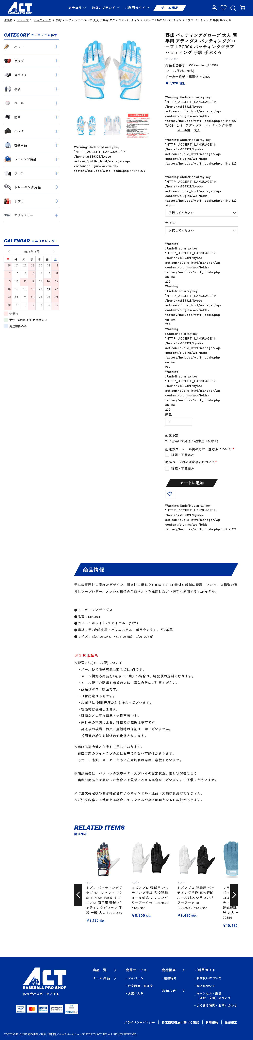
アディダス (193, 125)
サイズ (170, 222)
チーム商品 (170, 7)
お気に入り (136, 993)
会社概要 (169, 970)
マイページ (136, 978)
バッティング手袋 (218, 125)
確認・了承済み (182, 468)
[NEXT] (56, 251)
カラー (170, 205)
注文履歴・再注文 (140, 986)
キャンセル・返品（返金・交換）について (214, 995)
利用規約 (212, 1022)
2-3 (179, 125)
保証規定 (231, 1022)
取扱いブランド (103, 7)
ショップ (23, 20)
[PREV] (7, 251)
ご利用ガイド (135, 7)
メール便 (183, 130)
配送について (206, 986)
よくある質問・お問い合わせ (217, 1005)
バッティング (42, 20)
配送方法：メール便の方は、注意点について (200, 449)
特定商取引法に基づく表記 (180, 1022)
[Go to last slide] (78, 895)
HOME (8, 20)
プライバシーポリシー (139, 1022)
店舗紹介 (170, 978)
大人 (197, 130)
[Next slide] (234, 895)
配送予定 (171, 435)
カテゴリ (75, 7)
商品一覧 (100, 970)
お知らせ (169, 990)
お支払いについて (209, 978)
